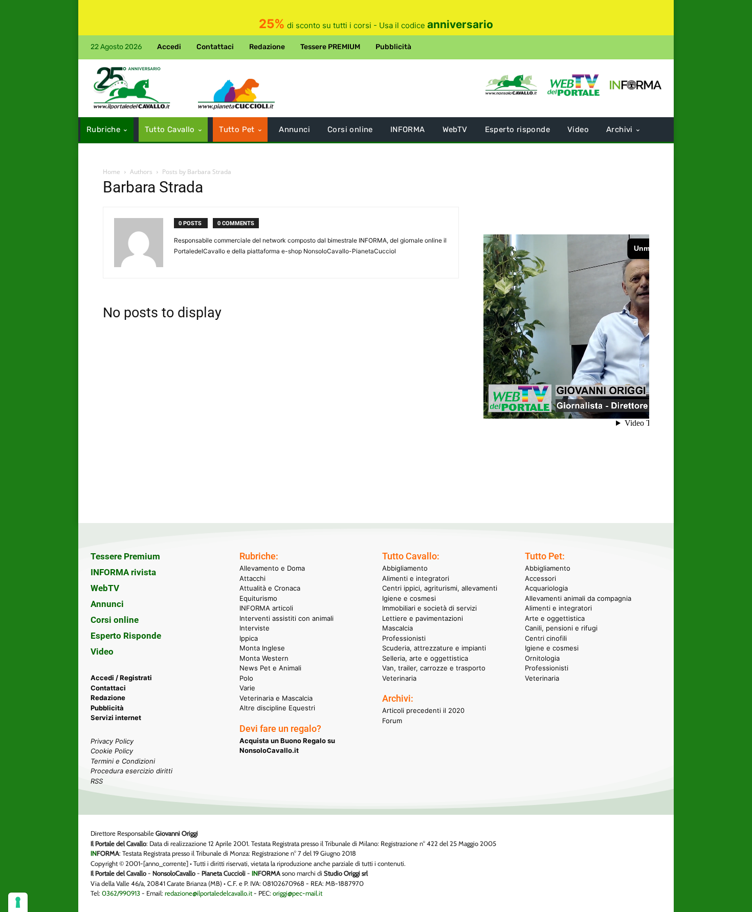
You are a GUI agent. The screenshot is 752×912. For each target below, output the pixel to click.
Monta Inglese (262, 648)
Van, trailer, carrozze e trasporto (433, 668)
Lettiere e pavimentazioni (422, 618)
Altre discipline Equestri (277, 708)
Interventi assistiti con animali (286, 618)
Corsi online (115, 620)
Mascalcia (397, 628)
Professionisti (404, 638)
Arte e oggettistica (555, 618)
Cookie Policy (112, 751)
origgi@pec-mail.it (297, 893)
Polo (246, 678)
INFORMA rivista (123, 572)
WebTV (105, 588)
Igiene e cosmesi (409, 598)
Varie (247, 688)
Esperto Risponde (126, 636)
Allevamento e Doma (272, 568)
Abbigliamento (405, 568)
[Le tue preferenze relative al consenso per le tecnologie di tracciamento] (18, 902)
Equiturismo (258, 598)
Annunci (107, 604)
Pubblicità (107, 708)
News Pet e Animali (270, 668)
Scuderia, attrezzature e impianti (434, 648)
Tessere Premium (125, 556)
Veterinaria (399, 678)
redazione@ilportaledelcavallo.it (208, 893)
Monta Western (264, 658)
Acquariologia (546, 588)
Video (102, 651)
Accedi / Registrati (121, 678)
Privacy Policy (112, 741)
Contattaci (108, 688)
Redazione (108, 697)
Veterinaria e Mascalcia (276, 698)
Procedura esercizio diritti (131, 771)
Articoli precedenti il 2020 (423, 710)
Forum (392, 720)
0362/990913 (121, 893)
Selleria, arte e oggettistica (425, 658)
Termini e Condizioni (123, 761)
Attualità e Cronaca (269, 588)
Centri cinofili (546, 638)
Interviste (254, 628)
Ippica (248, 638)
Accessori (540, 578)
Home (111, 171)
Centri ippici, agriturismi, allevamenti (439, 588)
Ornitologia (542, 658)
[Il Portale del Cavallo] (132, 88)
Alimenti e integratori (415, 578)
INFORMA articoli (266, 608)
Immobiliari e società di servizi (429, 608)
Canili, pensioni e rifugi (561, 628)
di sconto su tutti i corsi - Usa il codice (376, 25)
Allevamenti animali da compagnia (578, 598)
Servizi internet (116, 717)
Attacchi (252, 578)
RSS (97, 781)
